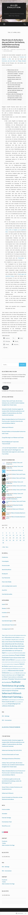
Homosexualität (19, 666)
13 (17, 535)
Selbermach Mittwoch (7, 427)
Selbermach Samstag (11, 697)
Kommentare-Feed (7, 821)
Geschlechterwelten (7, 594)
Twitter (4, 843)
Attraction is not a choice (12, 637)
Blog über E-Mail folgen (9, 371)
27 (17, 540)
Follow (5, 387)
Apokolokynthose (6, 569)
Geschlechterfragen (7, 620)
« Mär (3, 547)
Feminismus (12, 655)
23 (3, 540)
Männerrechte (12, 672)
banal (3, 604)
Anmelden (4, 813)
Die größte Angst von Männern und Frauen (13, 437)
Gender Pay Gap (12, 666)
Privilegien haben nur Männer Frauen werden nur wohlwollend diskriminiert (13, 677)
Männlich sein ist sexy (21, 672)
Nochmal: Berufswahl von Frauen (10, 754)
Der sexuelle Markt (10, 652)
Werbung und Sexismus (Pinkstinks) (11, 758)
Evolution (4, 612)
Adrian (8, 474)
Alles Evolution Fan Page (8, 845)
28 (20, 540)
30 (3, 542)
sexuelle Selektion (20, 699)
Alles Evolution (14, 6)
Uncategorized (6, 629)
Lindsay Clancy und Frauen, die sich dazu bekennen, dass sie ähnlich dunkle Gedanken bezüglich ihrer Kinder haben (13, 403)
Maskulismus (16, 668)
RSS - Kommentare (6, 720)
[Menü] (4, 24)
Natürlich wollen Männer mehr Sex (9, 675)
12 (13, 535)
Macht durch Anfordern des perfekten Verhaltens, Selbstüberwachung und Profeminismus (13, 43)
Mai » (7, 547)
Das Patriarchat (6, 577)
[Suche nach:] (14, 364)
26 (13, 540)
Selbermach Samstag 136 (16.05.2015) (12, 750)
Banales (4, 608)
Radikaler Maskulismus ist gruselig (9, 688)
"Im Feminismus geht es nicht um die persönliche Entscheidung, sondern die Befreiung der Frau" (11, 781)
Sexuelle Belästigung (12, 699)
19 (13, 538)
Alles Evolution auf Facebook (11, 727)
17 (6, 538)
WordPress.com (6, 826)
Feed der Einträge (6, 817)
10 (6, 535)
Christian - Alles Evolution (18, 49)
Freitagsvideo (16, 664)
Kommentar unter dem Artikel (8, 61)
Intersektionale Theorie (8, 624)
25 (10, 540)
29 (23, 540)
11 (10, 535)
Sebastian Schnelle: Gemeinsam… (14, 498)
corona (16, 639)
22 (23, 538)
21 (20, 538)
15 (23, 535)
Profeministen (21, 258)
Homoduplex (5, 561)
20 (17, 538)
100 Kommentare (7, 51)
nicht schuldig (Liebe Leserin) (9, 586)
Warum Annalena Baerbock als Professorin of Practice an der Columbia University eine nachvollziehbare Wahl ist (13, 421)
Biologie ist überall (10, 639)
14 (20, 535)
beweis (8, 501)
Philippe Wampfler (22, 61)
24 (6, 540)
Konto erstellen (6, 809)
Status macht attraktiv (8, 701)
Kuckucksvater (6, 565)
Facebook (4, 841)
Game (3, 616)
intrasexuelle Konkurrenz (7, 668)
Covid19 (20, 639)
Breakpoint (5, 573)
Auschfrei (4, 590)
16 (3, 538)
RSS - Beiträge (5, 716)
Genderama (5, 557)
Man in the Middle (6, 581)
